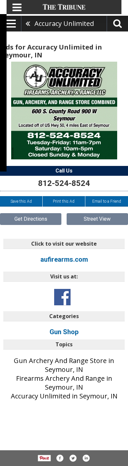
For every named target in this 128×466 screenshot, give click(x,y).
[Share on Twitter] (73, 458)
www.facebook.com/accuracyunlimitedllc (62, 297)
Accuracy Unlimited (64, 23)
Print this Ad (64, 201)
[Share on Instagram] (86, 458)
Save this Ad (21, 201)
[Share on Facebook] (59, 458)
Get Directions (30, 219)
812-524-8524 (64, 183)
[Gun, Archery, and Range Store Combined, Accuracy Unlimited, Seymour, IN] (64, 110)
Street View (97, 219)
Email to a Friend (106, 201)
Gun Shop (64, 332)
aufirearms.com (64, 259)
